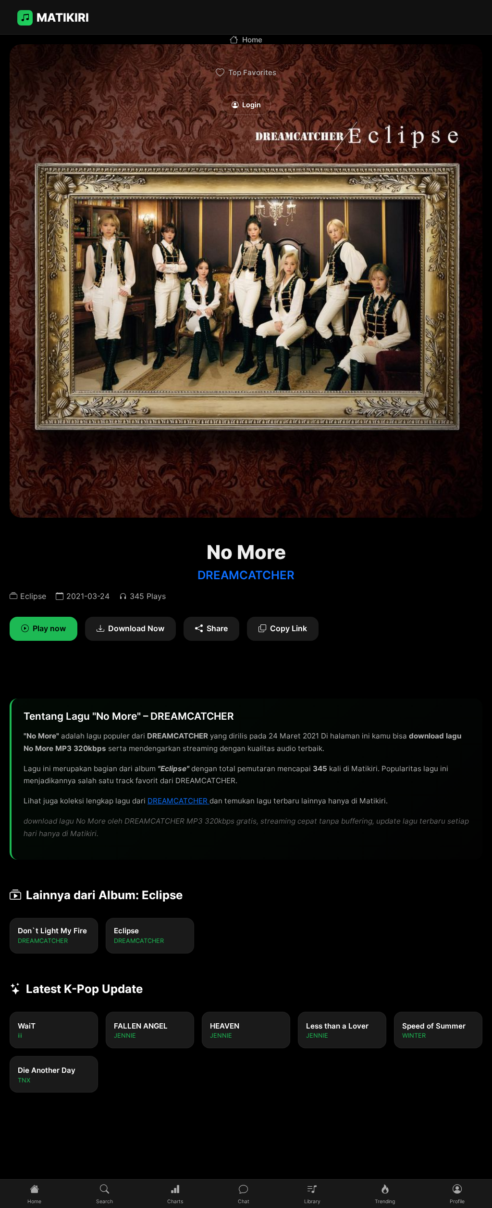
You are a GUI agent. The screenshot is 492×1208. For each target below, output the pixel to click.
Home (252, 39)
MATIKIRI (63, 18)
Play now (49, 628)
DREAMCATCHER (246, 575)
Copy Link (288, 628)
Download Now (136, 628)
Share (217, 628)
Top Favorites (252, 72)
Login (251, 105)
